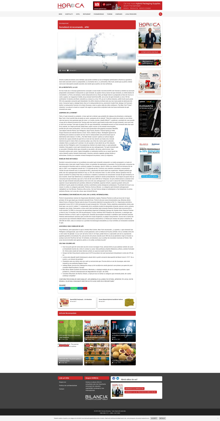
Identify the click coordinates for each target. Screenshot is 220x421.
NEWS (60, 14)
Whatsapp (73, 288)
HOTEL (78, 14)
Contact (61, 389)
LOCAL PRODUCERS (130, 14)
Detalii (162, 418)
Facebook (67, 288)
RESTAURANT (87, 14)
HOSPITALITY (69, 14)
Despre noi (62, 382)
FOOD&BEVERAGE (99, 14)
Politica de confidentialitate (68, 385)
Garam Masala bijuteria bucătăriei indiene (111, 299)
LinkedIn (80, 288)
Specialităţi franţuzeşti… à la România (81, 299)
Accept (154, 418)
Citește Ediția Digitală (149, 52)
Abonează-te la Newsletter (134, 388)
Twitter (61, 288)
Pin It (85, 288)
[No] (218, 418)
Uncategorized (63, 23)
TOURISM (109, 14)
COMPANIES (118, 14)
